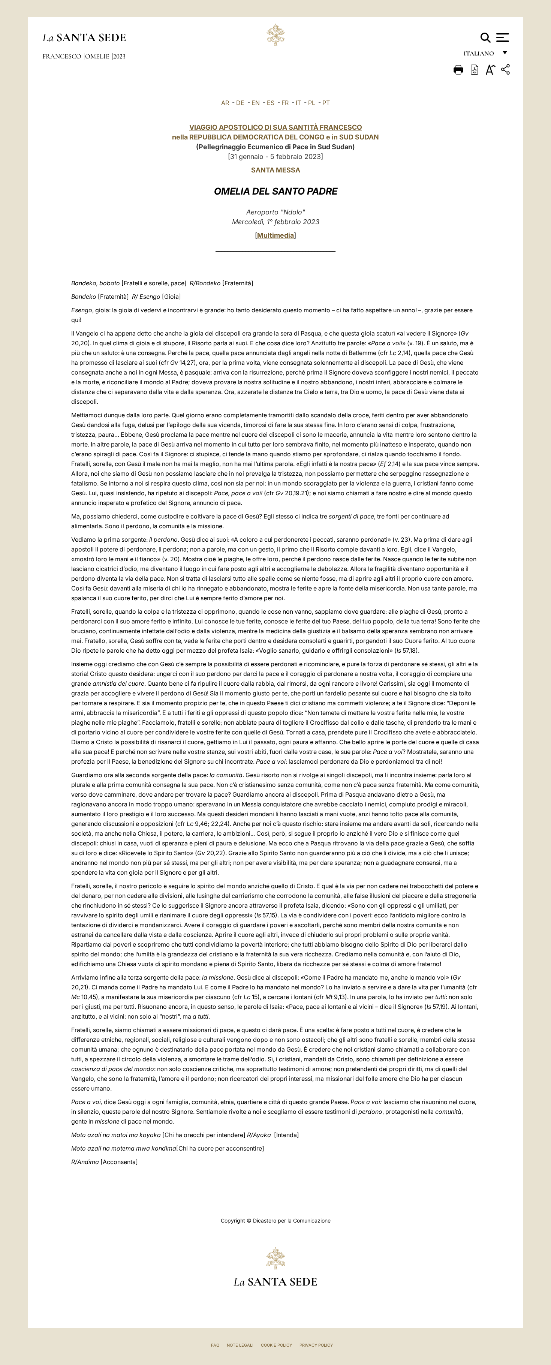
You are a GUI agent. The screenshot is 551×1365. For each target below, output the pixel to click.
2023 (119, 56)
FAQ (215, 1345)
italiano (480, 55)
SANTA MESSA (275, 170)
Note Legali (240, 1345)
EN (256, 102)
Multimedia (275, 235)
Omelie (98, 56)
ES (270, 102)
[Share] (506, 70)
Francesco (62, 56)
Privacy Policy (316, 1345)
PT (326, 102)
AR (225, 102)
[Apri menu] (501, 37)
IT (298, 102)
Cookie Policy (276, 1345)
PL (311, 102)
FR (285, 102)
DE (240, 102)
